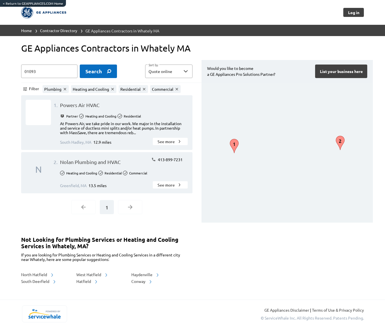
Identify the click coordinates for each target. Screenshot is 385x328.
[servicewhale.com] (44, 313)
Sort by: (153, 65)
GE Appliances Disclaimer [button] (287, 310)
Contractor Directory (58, 30)
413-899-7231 (170, 159)
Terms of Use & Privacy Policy (338, 310)
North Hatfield (34, 274)
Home (26, 30)
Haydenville (142, 274)
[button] (169, 71)
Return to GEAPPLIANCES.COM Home (33, 3)
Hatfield (84, 281)
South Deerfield (35, 281)
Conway (138, 281)
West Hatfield (89, 274)
